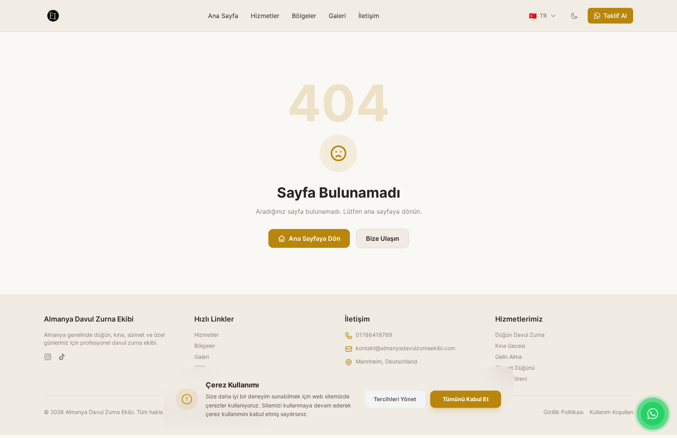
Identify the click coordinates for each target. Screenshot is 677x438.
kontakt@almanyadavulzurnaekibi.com (405, 348)
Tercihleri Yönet (395, 399)
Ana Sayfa (223, 16)
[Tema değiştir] (574, 16)
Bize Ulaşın (382, 238)
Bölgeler (304, 16)
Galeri (337, 16)
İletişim (368, 16)
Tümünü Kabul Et (466, 399)
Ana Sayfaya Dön (314, 238)
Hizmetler (265, 16)
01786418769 (374, 334)
